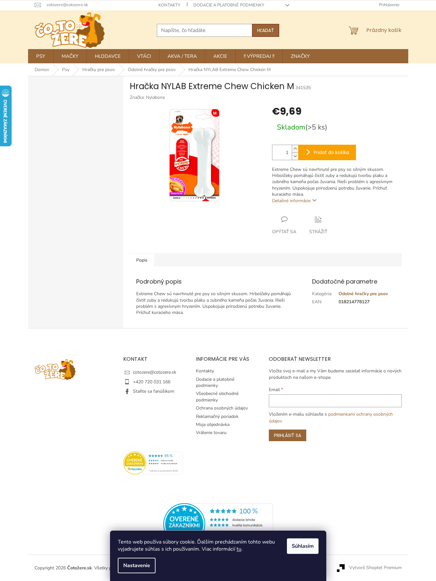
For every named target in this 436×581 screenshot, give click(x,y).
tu (239, 549)
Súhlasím (303, 546)
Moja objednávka (212, 424)
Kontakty (169, 5)
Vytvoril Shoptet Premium (375, 568)
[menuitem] (40, 56)
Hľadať (265, 30)
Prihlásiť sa (287, 435)
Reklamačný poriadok (217, 416)
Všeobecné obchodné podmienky (217, 396)
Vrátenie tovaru (211, 433)
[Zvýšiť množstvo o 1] (295, 148)
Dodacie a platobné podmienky (228, 5)
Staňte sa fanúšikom (153, 391)
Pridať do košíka (331, 152)
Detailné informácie (291, 201)
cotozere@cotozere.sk (154, 372)
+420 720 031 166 (151, 382)
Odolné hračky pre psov (363, 294)
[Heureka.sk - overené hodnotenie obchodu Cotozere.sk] (218, 524)
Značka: (147, 97)
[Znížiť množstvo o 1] (295, 156)
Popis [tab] (141, 260)
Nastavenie (136, 565)
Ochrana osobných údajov (222, 408)
